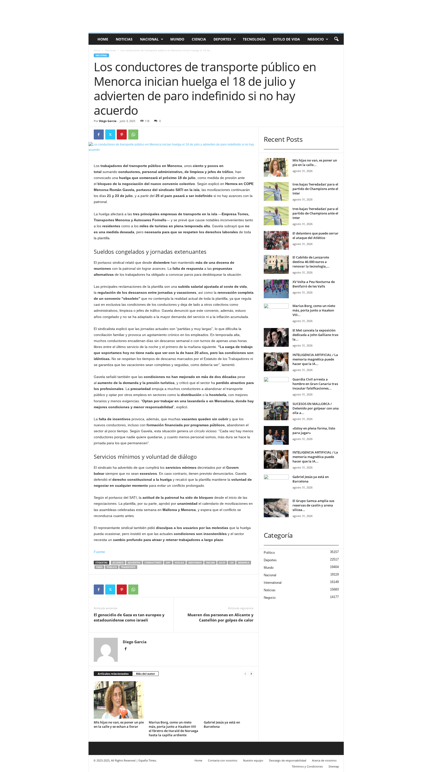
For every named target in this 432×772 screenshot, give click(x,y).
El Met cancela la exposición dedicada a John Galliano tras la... (315, 335)
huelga (179, 562)
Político (269, 552)
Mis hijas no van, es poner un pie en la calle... (314, 162)
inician (210, 562)
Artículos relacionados (113, 674)
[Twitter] (110, 135)
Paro (99, 567)
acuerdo (118, 562)
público (112, 567)
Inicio (97, 50)
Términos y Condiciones (307, 766)
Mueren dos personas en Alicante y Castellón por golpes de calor (221, 617)
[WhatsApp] (133, 135)
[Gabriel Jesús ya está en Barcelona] (229, 700)
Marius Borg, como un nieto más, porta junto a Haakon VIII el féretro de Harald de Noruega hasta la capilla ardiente (173, 728)
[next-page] (251, 673)
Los (232, 562)
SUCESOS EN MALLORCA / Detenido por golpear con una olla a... (315, 408)
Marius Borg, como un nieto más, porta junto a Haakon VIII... (313, 310)
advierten (134, 562)
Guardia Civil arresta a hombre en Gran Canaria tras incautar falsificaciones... (315, 383)
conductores (153, 562)
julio (222, 562)
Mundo (177, 39)
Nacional (149, 39)
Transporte (128, 567)
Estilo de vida (286, 39)
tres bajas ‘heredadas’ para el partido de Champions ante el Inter (315, 189)
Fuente (99, 552)
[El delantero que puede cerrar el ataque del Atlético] (276, 240)
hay (168, 562)
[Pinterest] (122, 135)
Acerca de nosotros (324, 760)
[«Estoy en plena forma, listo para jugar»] (276, 435)
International (273, 582)
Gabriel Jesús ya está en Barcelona (222, 724)
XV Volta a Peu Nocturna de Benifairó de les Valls (313, 284)
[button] (336, 39)
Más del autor (145, 674)
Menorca (243, 562)
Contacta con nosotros (222, 760)
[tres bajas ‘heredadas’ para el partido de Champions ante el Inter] (276, 191)
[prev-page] (245, 673)
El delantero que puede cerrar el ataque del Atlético (315, 235)
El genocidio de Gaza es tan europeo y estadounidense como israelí (129, 617)
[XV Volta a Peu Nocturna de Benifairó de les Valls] (276, 289)
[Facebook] (99, 135)
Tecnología (254, 39)
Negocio (316, 39)
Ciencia (199, 39)
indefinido (195, 562)
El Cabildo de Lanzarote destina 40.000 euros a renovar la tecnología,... (311, 261)
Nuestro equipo (253, 760)
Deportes (222, 39)
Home (103, 39)
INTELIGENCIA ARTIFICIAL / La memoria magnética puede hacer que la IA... (315, 359)
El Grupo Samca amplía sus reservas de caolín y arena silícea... (313, 505)
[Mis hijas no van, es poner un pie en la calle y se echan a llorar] (119, 700)
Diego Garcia (107, 121)
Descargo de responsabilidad (287, 760)
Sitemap (333, 766)
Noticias (124, 39)
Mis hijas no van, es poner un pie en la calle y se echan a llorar (119, 724)
